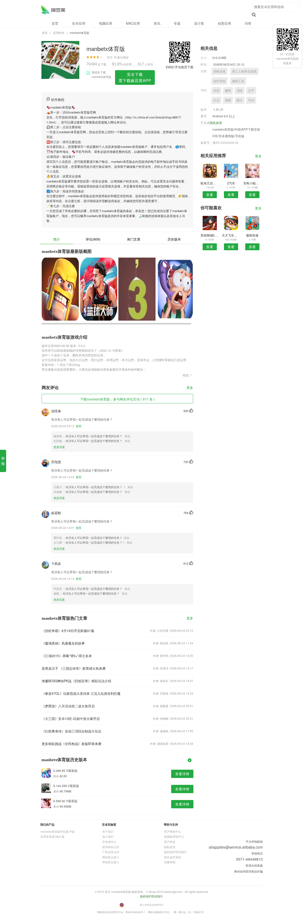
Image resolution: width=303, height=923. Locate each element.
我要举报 (169, 862)
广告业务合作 (110, 852)
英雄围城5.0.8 (210, 235)
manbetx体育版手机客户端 (57, 831)
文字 (251, 90)
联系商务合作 (110, 847)
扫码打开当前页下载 (179, 67)
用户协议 (169, 842)
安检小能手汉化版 (252, 183)
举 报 (3, 461)
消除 (239, 90)
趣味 (228, 90)
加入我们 (108, 836)
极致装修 (252, 235)
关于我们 (108, 831)
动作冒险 (219, 81)
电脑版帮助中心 (174, 836)
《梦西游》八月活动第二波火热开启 (68, 706)
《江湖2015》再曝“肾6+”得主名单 (67, 655)
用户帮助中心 (172, 831)
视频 (228, 100)
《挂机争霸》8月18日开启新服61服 (68, 630)
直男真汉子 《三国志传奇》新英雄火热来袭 (74, 668)
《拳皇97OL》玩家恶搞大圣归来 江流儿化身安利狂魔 (81, 693)
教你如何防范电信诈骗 (248, 871)
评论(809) (93, 239)
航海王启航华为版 (210, 183)
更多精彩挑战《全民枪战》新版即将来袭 (71, 743)
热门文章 (133, 239)
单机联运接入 (110, 862)
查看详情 (182, 773)
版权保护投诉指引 (175, 852)
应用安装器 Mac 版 (52, 836)
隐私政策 (216, 122)
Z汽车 (231, 183)
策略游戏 (219, 71)
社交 (216, 100)
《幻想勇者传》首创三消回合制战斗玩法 (71, 731)
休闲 (216, 90)
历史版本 (174, 239)
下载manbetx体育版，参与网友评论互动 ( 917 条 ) (117, 399)
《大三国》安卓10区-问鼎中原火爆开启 (71, 718)
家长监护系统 (172, 857)
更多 (190, 388)
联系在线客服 (254, 865)
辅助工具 (238, 81)
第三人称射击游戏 (244, 71)
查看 (209, 194)
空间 (251, 100)
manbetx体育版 (53, 9)
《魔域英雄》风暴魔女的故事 (63, 643)
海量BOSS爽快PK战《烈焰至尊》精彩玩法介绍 (76, 680)
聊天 (239, 100)
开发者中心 (109, 842)
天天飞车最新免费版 (231, 235)
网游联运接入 (110, 857)
